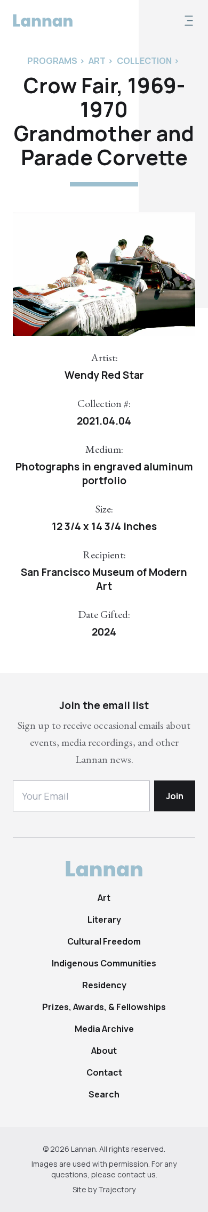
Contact (104, 1072)
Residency (104, 985)
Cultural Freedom (104, 941)
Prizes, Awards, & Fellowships (104, 1007)
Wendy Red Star (104, 375)
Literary (104, 919)
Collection (144, 61)
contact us (136, 1174)
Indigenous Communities (104, 963)
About (104, 1050)
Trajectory (116, 1189)
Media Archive (104, 1029)
